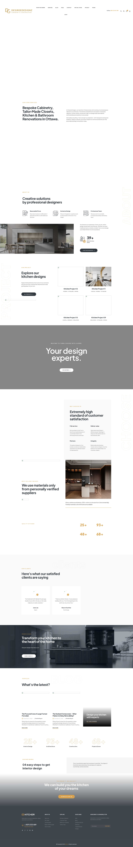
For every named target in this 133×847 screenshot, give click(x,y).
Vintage (76, 291)
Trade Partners (78, 826)
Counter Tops (63, 820)
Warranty (77, 824)
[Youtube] (32, 830)
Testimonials (48, 822)
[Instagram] (27, 830)
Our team (47, 820)
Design (77, 828)
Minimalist (70, 320)
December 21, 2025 (27, 718)
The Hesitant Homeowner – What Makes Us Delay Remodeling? (34, 715)
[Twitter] (22, 830)
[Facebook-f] (25, 830)
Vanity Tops (63, 824)
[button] (37, 239)
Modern (65, 291)
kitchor (66, 844)
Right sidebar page (49, 824)
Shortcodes (48, 826)
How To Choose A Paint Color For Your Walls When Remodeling (64, 715)
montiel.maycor (38, 718)
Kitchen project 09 (98, 317)
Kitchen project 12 (71, 289)
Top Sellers (70, 291)
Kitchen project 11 (99, 289)
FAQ (76, 818)
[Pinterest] (30, 830)
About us (47, 818)
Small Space (76, 320)
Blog (76, 820)
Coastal (93, 291)
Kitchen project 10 (71, 317)
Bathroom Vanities (64, 822)
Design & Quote (79, 822)
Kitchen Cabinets (64, 818)
